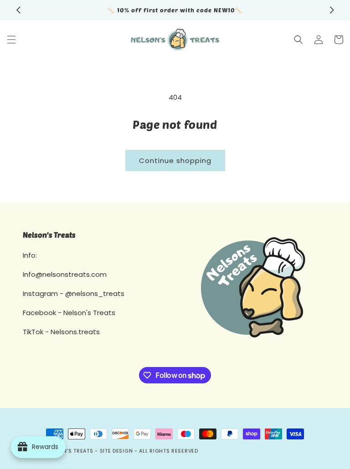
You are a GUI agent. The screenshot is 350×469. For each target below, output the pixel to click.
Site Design (116, 450)
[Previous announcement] (18, 10)
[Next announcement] (332, 10)
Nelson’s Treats (69, 450)
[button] (11, 40)
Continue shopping (175, 160)
